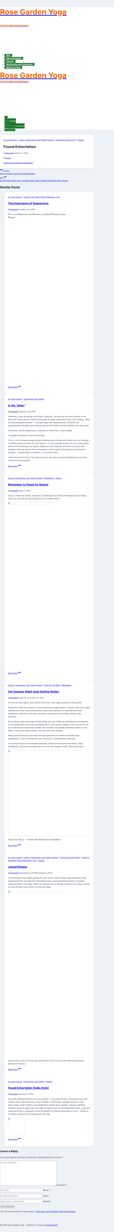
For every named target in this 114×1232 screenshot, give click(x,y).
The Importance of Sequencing (28, 203)
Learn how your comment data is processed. (56, 1211)
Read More (14, 387)
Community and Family (65, 140)
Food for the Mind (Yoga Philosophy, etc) (42, 197)
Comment (62, 1185)
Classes (10, 61)
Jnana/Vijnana (17, 866)
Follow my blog (13, 67)
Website (46, 1201)
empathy (28, 163)
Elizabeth (10, 153)
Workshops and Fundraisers (19, 64)
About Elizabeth (13, 58)
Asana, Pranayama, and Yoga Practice (36, 140)
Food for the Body (52, 685)
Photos (58, 478)
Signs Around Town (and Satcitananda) (17, 172)
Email (46, 1196)
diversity (19, 163)
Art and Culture (10, 140)
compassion (9, 163)
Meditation (49, 478)
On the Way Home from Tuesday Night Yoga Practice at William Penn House (34, 179)
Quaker (80, 140)
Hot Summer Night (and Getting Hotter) (33, 691)
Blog (8, 55)
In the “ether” (16, 405)
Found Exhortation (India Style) (28, 1087)
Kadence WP (52, 1225)
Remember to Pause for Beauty (28, 484)
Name (46, 1190)
